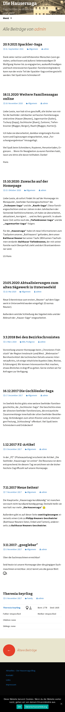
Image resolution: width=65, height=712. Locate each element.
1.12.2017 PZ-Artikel (19, 445)
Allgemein (33, 49)
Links (8, 680)
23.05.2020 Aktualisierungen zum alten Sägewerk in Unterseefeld (30, 285)
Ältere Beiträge (22, 650)
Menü (6, 18)
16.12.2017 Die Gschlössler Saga (28, 391)
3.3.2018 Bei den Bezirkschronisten (31, 337)
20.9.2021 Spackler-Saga (22, 44)
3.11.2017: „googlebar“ (20, 545)
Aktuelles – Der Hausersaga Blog (20, 670)
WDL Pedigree (28, 341)
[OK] (61, 703)
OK (19, 707)
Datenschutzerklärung (36, 707)
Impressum (11, 684)
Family (30, 598)
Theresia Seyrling (18, 594)
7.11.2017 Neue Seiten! (21, 487)
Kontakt (9, 675)
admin (40, 29)
